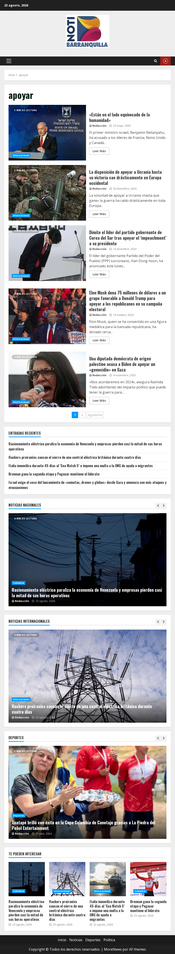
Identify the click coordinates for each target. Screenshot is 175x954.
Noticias (75, 940)
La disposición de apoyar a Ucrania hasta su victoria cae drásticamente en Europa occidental (47, 193)
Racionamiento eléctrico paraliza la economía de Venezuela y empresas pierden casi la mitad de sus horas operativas (87, 559)
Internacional (21, 155)
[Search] (155, 61)
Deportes (18, 815)
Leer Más (99, 151)
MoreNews (113, 949)
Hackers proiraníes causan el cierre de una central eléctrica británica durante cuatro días (75, 457)
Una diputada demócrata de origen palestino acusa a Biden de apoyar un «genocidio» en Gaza (47, 379)
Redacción (99, 126)
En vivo (165, 60)
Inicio (62, 940)
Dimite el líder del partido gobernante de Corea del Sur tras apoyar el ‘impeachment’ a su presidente (47, 253)
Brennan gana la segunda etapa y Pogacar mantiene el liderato (54, 474)
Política (109, 940)
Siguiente (95, 415)
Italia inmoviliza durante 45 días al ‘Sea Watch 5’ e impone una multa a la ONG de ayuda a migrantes (81, 465)
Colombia (18, 582)
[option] (87, 559)
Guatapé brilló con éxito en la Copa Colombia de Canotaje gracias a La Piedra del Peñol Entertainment (87, 792)
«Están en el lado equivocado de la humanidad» (47, 132)
